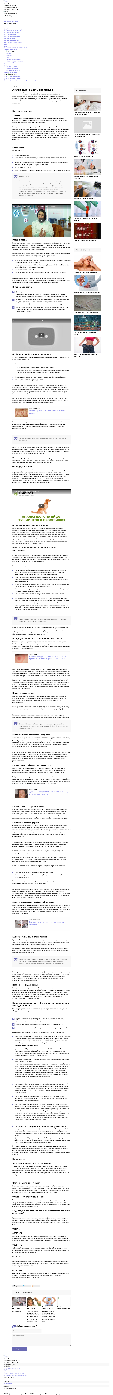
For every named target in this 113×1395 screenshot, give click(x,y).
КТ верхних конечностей (12, 60)
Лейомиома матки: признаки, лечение (87, 292)
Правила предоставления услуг (14, 1373)
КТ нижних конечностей (12, 70)
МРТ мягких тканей (10, 45)
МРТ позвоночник (10, 34)
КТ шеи (6, 57)
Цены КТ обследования (12, 76)
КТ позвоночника (9, 64)
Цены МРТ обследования (12, 79)
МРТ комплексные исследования (15, 47)
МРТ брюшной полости (12, 36)
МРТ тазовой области (11, 41)
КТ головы (7, 53)
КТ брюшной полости (11, 66)
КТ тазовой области (11, 68)
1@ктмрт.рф (8, 1384)
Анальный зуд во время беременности (63, 1309)
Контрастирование (10, 49)
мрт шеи (6, 28)
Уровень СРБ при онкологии (83, 156)
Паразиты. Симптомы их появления (86, 312)
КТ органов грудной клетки (13, 62)
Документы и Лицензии (12, 1369)
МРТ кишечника (9, 38)
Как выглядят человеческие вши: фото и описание (17, 1310)
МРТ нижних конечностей (13, 43)
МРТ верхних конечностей (13, 30)
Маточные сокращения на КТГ (84, 198)
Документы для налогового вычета (15, 1375)
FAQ (5, 1371)
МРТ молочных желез (11, 32)
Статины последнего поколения (85, 240)
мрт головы (8, 26)
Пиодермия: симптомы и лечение (85, 272)
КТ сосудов (8, 55)
